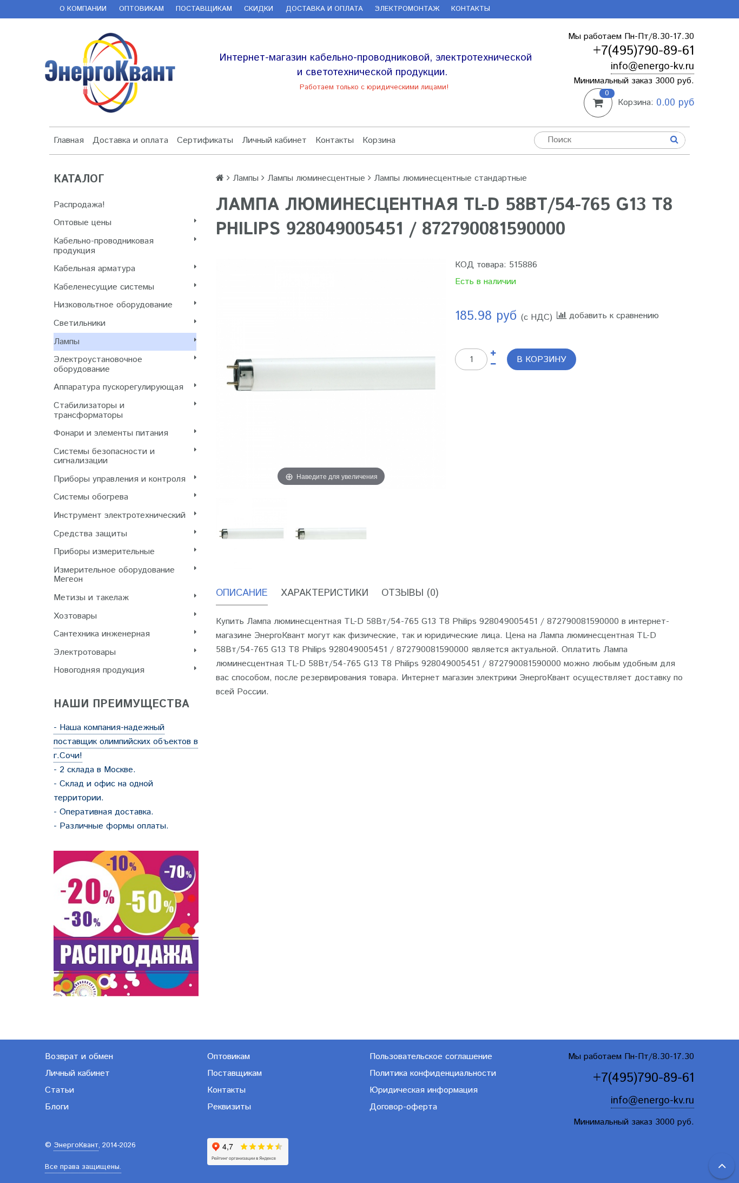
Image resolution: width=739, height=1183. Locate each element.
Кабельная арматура (94, 268)
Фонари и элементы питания (111, 433)
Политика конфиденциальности (433, 1073)
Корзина (378, 140)
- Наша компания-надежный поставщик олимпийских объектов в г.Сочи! (126, 741)
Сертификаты (205, 140)
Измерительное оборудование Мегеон (114, 575)
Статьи (59, 1090)
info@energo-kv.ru (652, 66)
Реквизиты (229, 1107)
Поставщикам (204, 9)
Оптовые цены (82, 222)
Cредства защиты (90, 534)
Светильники (79, 323)
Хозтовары (75, 616)
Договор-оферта (403, 1107)
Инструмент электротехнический (120, 515)
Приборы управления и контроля (120, 479)
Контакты (470, 9)
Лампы (67, 342)
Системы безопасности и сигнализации (104, 456)
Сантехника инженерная (102, 634)
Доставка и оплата (324, 9)
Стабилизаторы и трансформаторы (89, 410)
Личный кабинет (274, 140)
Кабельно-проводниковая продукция (104, 246)
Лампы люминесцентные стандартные (450, 178)
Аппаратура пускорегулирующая (118, 387)
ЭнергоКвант (76, 1145)
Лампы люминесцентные (316, 178)
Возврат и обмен (79, 1056)
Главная (69, 140)
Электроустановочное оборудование (98, 364)
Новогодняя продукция (99, 670)
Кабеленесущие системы (104, 287)
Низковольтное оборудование (113, 305)
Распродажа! (79, 205)
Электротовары (85, 652)
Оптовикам (141, 9)
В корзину (541, 359)
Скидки (258, 9)
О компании (83, 9)
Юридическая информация (424, 1090)
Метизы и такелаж (91, 598)
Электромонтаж (407, 9)
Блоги (57, 1107)
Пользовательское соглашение (431, 1056)
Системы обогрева (91, 497)
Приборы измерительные (104, 552)
